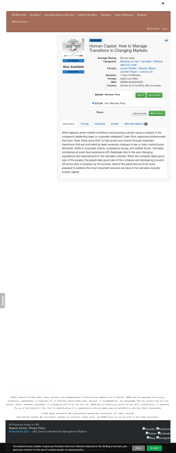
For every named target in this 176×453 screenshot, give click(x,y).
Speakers (106, 14)
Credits (115, 123)
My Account (153, 28)
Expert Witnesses (124, 14)
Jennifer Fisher (128, 71)
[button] (166, 40)
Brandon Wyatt (147, 68)
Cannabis (146, 61)
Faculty (85, 123)
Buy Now (157, 113)
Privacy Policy (37, 428)
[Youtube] (148, 428)
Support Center (18, 428)
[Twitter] (151, 433)
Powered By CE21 (19, 431)
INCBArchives (19, 14)
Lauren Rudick (128, 68)
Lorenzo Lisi (146, 71)
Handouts (100, 123)
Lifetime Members (87, 14)
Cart (165, 28)
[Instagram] (163, 437)
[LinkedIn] (164, 433)
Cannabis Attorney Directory (59, 14)
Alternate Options (135, 124)
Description (69, 123)
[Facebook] (163, 428)
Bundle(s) (35, 14)
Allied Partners (20, 21)
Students (142, 14)
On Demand (73, 72)
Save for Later (139, 113)
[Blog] (151, 437)
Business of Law (129, 61)
